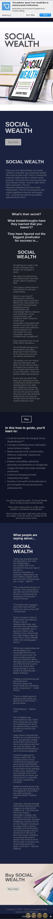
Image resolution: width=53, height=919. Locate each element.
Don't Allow (30, 15)
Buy (26, 419)
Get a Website (31, 912)
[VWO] (11, 15)
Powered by (5, 15)
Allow (45, 15)
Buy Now (13, 142)
